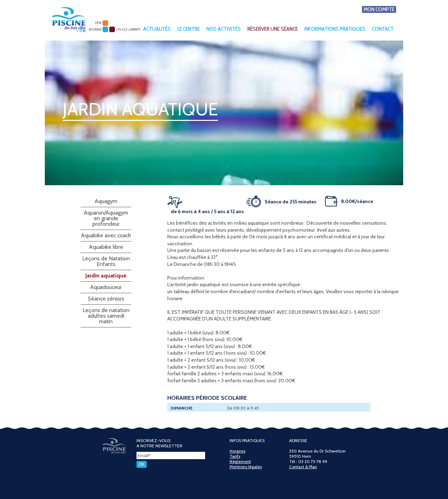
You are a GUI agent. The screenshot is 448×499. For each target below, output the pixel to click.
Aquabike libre (106, 247)
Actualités (157, 29)
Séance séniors (106, 298)
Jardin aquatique (105, 275)
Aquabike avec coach (106, 235)
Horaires (237, 451)
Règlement (240, 461)
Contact (383, 29)
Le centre (188, 29)
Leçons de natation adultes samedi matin (106, 316)
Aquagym (105, 201)
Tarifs (235, 456)
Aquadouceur (106, 287)
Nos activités (223, 29)
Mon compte (379, 9)
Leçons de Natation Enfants (106, 261)
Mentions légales (246, 466)
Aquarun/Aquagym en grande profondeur (106, 218)
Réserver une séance (272, 29)
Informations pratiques (334, 29)
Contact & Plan (303, 466)
